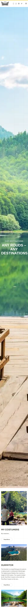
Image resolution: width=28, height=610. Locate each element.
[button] (26, 3)
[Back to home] (5, 3)
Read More (7, 539)
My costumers (10, 529)
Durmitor (7, 565)
